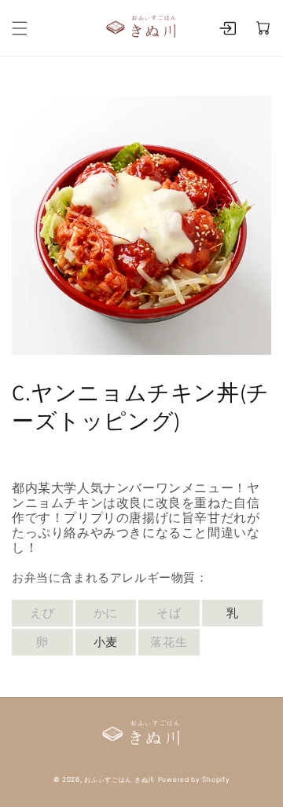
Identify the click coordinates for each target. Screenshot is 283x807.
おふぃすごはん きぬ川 (119, 779)
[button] (19, 28)
